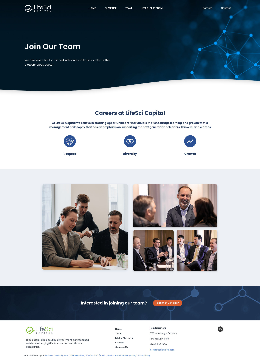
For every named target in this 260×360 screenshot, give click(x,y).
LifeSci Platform (151, 8)
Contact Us (121, 347)
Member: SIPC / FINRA (95, 355)
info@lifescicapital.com (162, 349)
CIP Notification (77, 355)
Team (128, 8)
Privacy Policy (144, 355)
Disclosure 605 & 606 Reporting (121, 355)
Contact (226, 8)
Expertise (110, 8)
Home (92, 8)
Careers (207, 8)
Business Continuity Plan (56, 355)
